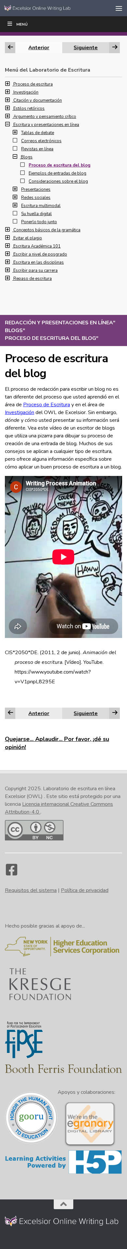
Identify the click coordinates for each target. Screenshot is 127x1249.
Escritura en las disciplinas (38, 262)
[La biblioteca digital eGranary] (90, 1146)
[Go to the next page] (115, 713)
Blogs (27, 157)
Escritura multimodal (41, 206)
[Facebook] (11, 872)
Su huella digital (36, 214)
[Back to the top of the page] (63, 1204)
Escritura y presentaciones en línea (46, 125)
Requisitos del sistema (31, 890)
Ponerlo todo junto (39, 222)
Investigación (19, 412)
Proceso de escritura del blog (60, 165)
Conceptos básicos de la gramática (46, 230)
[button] (9, 84)
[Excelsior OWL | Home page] (50, 8)
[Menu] (119, 8)
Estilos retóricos (29, 108)
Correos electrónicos (41, 141)
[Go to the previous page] (10, 713)
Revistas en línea (37, 149)
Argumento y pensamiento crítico (44, 117)
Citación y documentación (37, 100)
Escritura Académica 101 (37, 246)
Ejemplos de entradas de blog (57, 173)
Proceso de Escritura (46, 404)
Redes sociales (35, 198)
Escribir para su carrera (35, 270)
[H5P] (63, 1172)
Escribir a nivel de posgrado (40, 254)
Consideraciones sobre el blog (58, 181)
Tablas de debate (37, 133)
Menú (22, 24)
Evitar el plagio (27, 238)
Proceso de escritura (33, 84)
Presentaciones (35, 189)
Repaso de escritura (32, 279)
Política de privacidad (84, 890)
